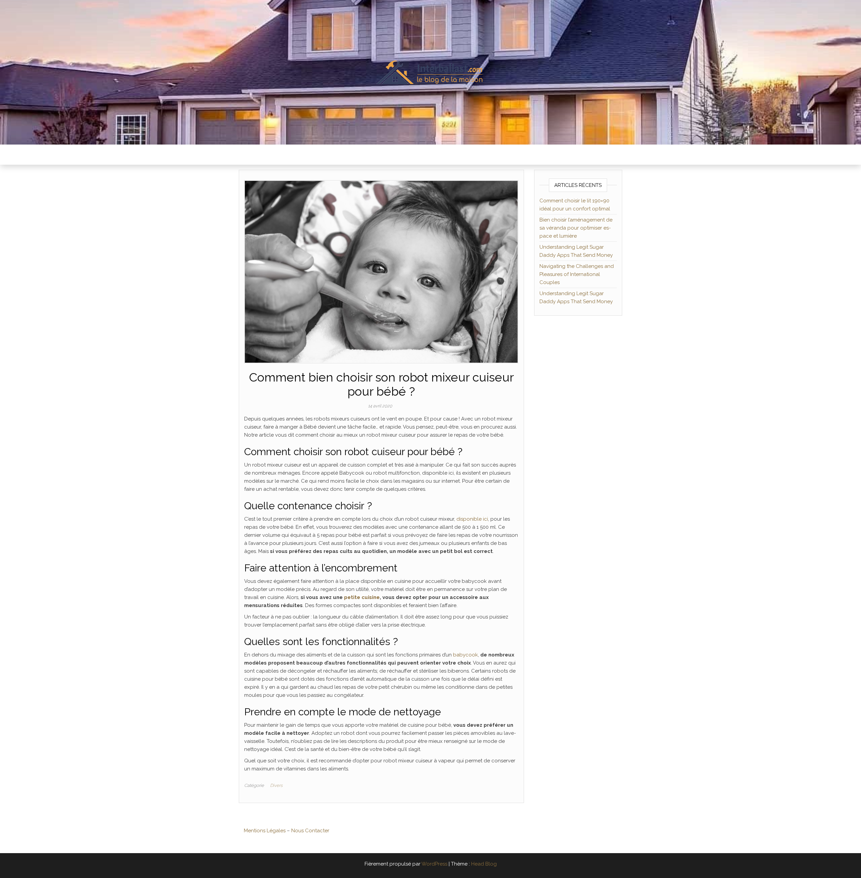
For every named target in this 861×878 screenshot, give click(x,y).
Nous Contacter (310, 831)
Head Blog (484, 864)
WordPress (434, 864)
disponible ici (472, 519)
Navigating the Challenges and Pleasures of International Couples (576, 274)
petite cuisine (362, 597)
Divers (276, 785)
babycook (465, 655)
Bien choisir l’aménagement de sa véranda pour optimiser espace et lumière (575, 228)
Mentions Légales (265, 831)
